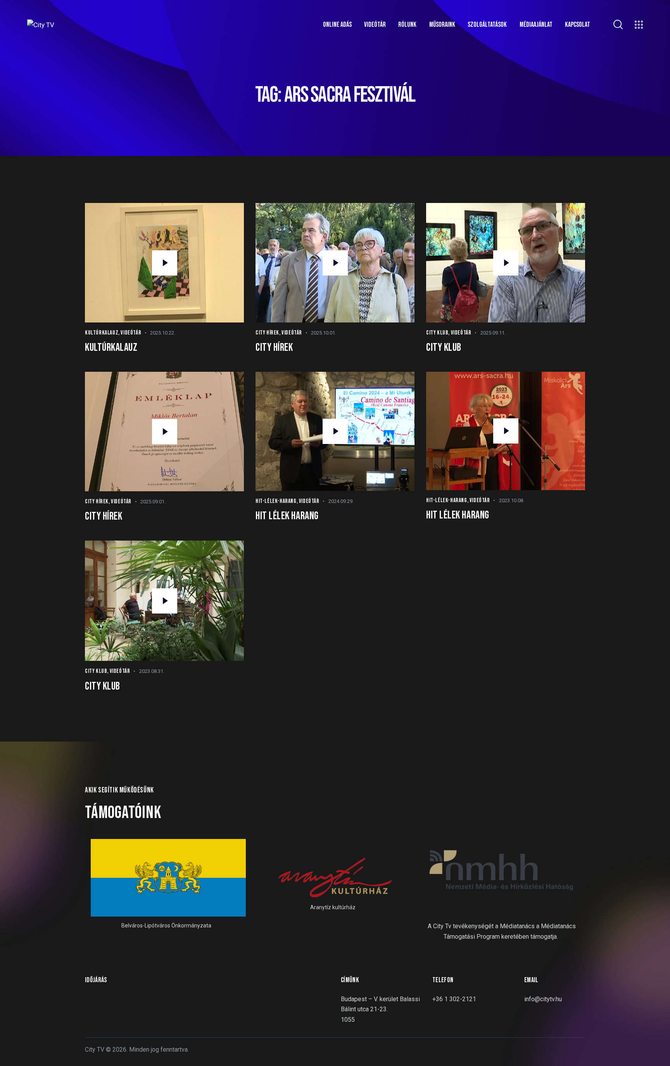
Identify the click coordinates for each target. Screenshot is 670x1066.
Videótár (131, 332)
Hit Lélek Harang (287, 516)
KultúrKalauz (101, 332)
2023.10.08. (511, 500)
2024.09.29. (341, 501)
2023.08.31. (151, 671)
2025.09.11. (493, 333)
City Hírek (267, 332)
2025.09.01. (153, 501)
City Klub (437, 332)
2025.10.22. (162, 333)
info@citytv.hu (543, 999)
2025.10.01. (323, 333)
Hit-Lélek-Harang (276, 501)
